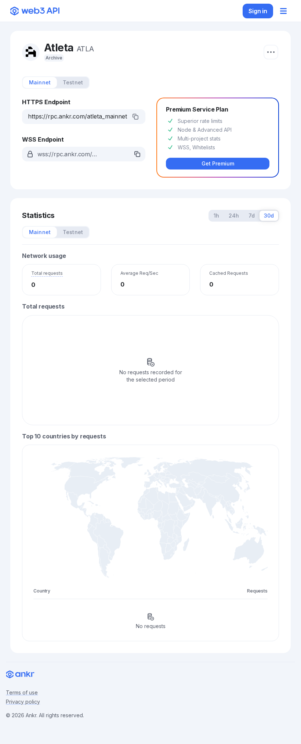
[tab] (40, 82)
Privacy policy (23, 702)
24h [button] (234, 215)
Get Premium (218, 163)
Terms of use (22, 692)
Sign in (258, 11)
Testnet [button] (73, 82)
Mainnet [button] (40, 82)
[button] (83, 116)
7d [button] (252, 215)
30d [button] (269, 215)
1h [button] (216, 215)
